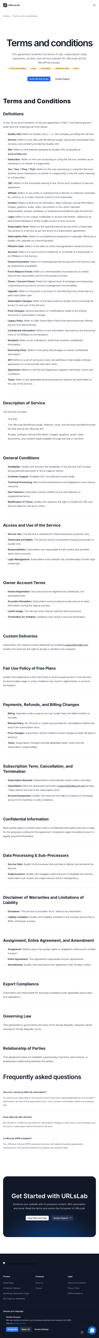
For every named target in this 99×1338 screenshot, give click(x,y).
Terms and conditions (25, 16)
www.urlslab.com (17, 153)
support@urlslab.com (76, 645)
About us (39, 1283)
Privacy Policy (74, 1288)
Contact (38, 1288)
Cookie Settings (42, 1329)
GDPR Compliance (75, 1293)
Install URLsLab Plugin (39, 79)
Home (6, 16)
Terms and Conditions (77, 1283)
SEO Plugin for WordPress (14, 1299)
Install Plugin (8, 1283)
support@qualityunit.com (71, 786)
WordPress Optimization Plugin (16, 1293)
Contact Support (62, 79)
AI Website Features (11, 1288)
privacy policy (19, 1323)
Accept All (12, 1329)
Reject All (26, 1329)
